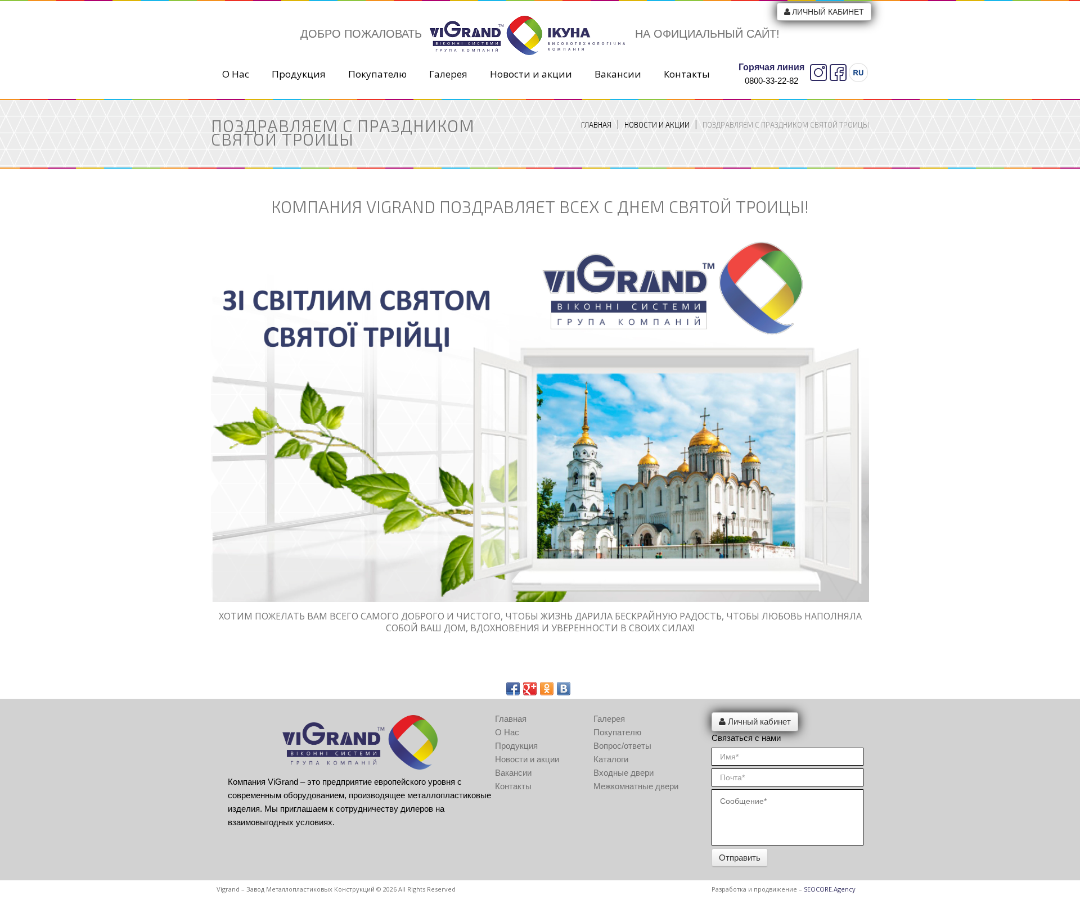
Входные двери (623, 772)
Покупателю (377, 74)
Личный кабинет (828, 11)
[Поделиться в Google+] (530, 688)
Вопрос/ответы (622, 745)
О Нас (235, 74)
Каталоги (610, 759)
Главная (596, 124)
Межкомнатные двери (635, 786)
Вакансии (618, 74)
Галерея (448, 74)
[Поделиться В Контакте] (563, 688)
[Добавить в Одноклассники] (547, 688)
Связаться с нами (746, 738)
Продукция (299, 74)
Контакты (687, 74)
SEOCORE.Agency (830, 889)
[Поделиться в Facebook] (513, 688)
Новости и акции (531, 74)
